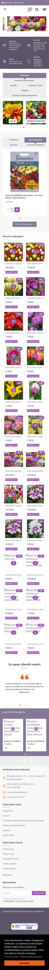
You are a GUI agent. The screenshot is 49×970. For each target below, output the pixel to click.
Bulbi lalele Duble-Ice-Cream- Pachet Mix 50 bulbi (14, 264)
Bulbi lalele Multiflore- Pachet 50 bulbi (36, 471)
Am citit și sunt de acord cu (18, 900)
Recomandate (35, 140)
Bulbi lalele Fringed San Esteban (36, 402)
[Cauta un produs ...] (36, 9)
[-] (11, 211)
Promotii (13, 140)
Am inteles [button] (24, 963)
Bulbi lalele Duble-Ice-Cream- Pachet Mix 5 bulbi (36, 264)
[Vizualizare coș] (44, 9)
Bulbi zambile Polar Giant (14, 575)
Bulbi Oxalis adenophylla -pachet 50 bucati (36, 506)
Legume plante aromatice (24, 95)
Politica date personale (31, 956)
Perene (24, 90)
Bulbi (13, 121)
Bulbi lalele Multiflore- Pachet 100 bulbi (14, 471)
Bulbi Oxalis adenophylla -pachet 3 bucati (14, 540)
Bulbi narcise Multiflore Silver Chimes (36, 540)
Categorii (24, 75)
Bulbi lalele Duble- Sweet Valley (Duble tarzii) (14, 298)
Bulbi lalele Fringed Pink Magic (14, 436)
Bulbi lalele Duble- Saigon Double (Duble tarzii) (36, 298)
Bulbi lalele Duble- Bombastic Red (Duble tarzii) (14, 333)
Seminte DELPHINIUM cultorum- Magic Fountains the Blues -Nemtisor (36, 741)
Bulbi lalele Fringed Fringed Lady (36, 436)
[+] (11, 208)
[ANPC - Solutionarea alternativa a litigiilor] (24, 926)
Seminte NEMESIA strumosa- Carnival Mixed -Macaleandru (24, 196)
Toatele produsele (23, 224)
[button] (43, 956)
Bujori (13, 86)
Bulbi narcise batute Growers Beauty (14, 644)
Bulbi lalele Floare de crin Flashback (14, 402)
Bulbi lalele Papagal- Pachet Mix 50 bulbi (14, 506)
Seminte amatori (36, 121)
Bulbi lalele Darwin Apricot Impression (36, 367)
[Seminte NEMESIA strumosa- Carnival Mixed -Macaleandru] (24, 172)
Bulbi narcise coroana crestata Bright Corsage (36, 644)
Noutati (13, 145)
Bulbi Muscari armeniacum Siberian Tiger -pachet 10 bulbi (36, 609)
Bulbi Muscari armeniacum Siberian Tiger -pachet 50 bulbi (14, 609)
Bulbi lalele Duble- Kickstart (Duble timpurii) (36, 333)
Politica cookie (11, 956)
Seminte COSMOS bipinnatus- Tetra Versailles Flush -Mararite (13, 741)
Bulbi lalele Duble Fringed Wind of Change (14, 367)
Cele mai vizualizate (14, 712)
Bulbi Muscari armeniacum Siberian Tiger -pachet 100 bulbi (36, 575)
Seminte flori (35, 86)
